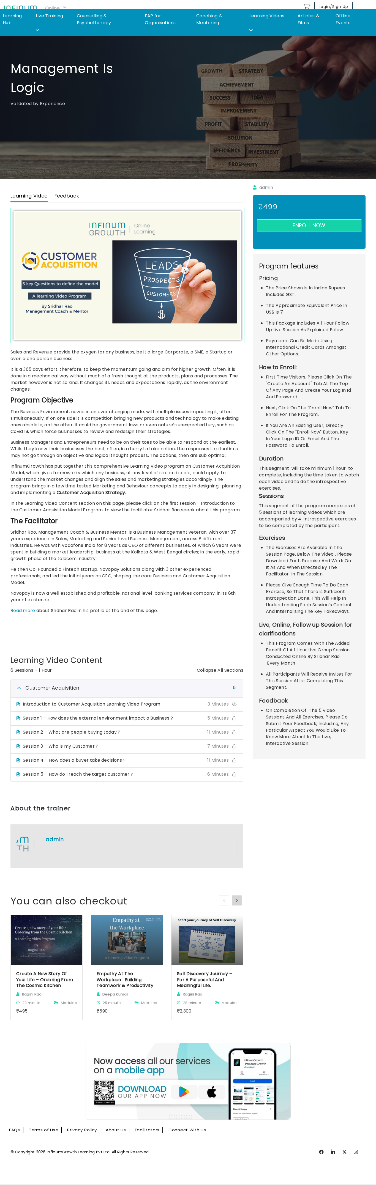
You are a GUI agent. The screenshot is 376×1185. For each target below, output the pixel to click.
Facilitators (147, 1130)
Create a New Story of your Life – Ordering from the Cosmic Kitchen (44, 979)
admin (265, 187)
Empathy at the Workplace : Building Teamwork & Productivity (125, 979)
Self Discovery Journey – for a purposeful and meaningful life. (204, 979)
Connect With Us (187, 1130)
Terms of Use (43, 1130)
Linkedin (333, 1152)
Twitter (344, 1152)
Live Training (49, 16)
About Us (116, 1130)
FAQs (14, 1130)
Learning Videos (267, 16)
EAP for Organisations (160, 19)
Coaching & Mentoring (209, 19)
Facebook (321, 1152)
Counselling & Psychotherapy (94, 19)
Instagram (356, 1152)
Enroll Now (309, 225)
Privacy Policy (82, 1130)
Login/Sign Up (333, 6)
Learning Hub (12, 19)
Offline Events (343, 19)
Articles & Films (308, 19)
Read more (22, 610)
